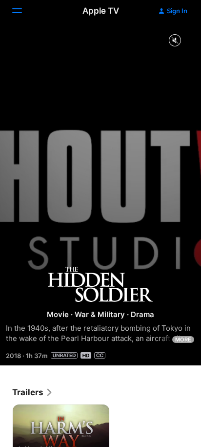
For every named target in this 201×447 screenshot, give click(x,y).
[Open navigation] (23, 10)
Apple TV (100, 11)
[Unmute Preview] (174, 40)
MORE (183, 339)
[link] (32, 392)
